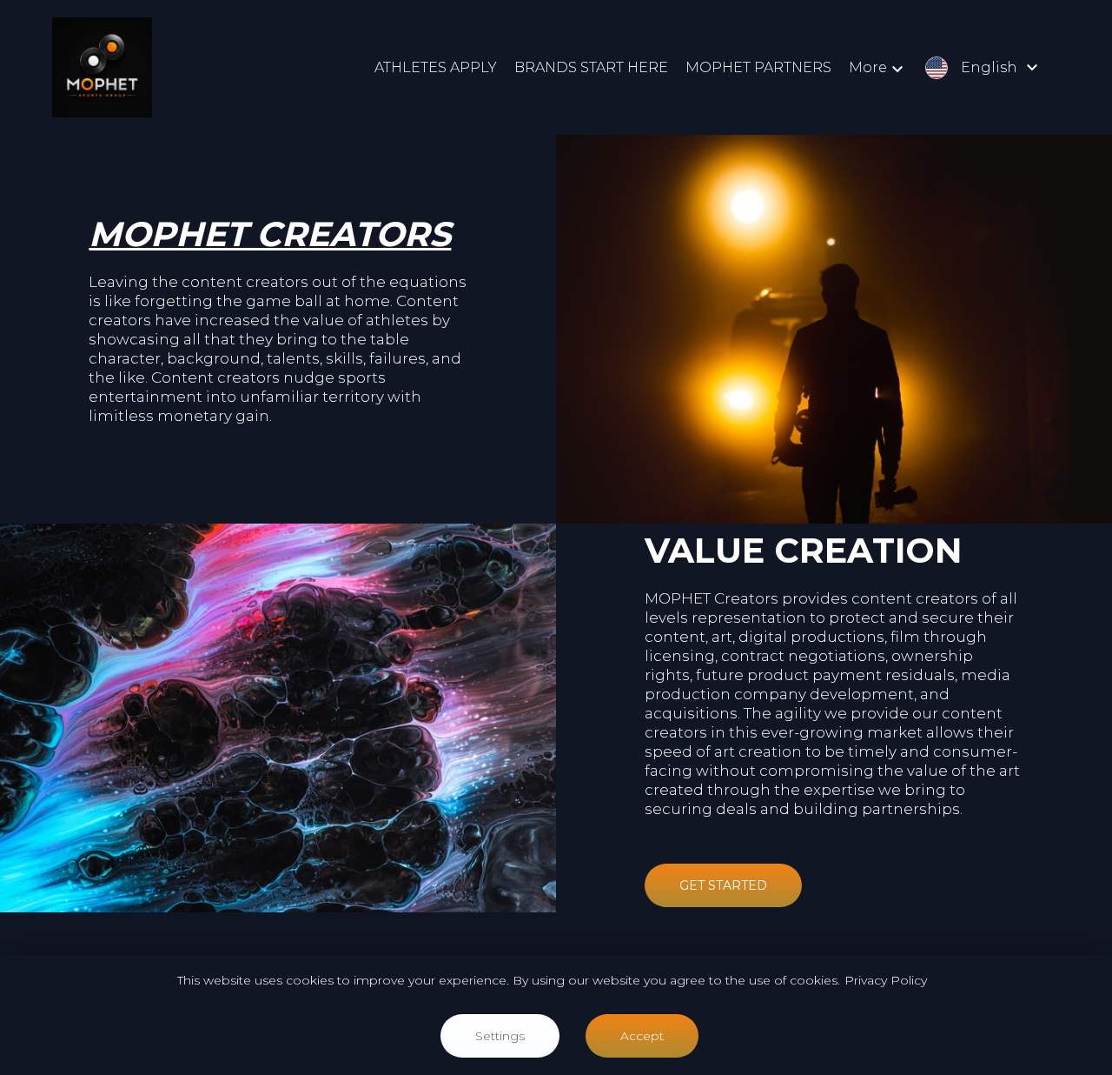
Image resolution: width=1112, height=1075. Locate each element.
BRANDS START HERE (591, 67)
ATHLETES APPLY (435, 67)
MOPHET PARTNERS (758, 67)
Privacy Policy (885, 980)
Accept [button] (642, 1036)
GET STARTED (723, 885)
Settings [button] (500, 1036)
